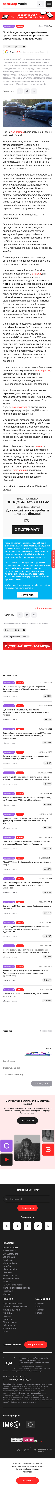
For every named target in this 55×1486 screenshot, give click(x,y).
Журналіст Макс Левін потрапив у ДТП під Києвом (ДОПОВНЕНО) (26, 995)
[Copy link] (34, 91)
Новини (20, 26)
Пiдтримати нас (35, 1344)
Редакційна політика (12, 1303)
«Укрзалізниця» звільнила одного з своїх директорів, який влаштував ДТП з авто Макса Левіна (27, 798)
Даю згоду (28, 1480)
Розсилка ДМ (9, 1328)
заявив (38, 446)
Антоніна (7, 1281)
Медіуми (7, 1294)
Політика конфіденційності (15, 1306)
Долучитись (27, 594)
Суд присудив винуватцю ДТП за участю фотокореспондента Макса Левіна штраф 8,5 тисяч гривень (26, 712)
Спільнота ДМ (27, 1120)
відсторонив (20, 470)
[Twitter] (27, 91)
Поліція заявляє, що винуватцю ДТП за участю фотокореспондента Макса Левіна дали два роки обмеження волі (25, 689)
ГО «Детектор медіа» (13, 1284)
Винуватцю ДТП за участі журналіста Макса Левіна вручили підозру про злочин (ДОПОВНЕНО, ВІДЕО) (26, 778)
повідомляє (17, 132)
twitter (38, 1306)
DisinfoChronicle (10, 1269)
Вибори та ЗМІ (10, 1275)
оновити (47, 1048)
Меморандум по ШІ (12, 1310)
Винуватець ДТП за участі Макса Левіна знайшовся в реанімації (27, 907)
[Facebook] (20, 91)
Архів (5, 1331)
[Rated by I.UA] (39, 1441)
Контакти (7, 1319)
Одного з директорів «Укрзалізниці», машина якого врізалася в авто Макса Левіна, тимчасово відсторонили (26, 929)
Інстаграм (40, 1313)
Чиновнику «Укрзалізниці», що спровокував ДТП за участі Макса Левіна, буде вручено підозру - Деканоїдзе (26, 885)
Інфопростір (9, 26)
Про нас (8, 1299)
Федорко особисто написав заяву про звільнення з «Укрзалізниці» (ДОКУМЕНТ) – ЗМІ (26, 757)
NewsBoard (8, 1266)
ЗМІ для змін (9, 1257)
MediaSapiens (9, 1250)
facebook (39, 1303)
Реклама (7, 1316)
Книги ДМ (7, 1313)
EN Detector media (11, 1278)
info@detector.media (15, 1376)
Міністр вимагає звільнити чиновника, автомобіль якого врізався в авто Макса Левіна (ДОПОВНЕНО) (26, 951)
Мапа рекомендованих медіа (16, 1288)
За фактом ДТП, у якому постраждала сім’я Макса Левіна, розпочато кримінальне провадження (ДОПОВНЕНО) (25, 973)
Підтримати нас (10, 1322)
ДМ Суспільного (10, 1254)
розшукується (19, 407)
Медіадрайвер (10, 1263)
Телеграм (39, 1310)
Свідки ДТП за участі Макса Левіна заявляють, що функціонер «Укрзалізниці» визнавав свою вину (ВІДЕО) (25, 820)
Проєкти (8, 1243)
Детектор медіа (10, 1247)
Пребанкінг (8, 1260)
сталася (36, 273)
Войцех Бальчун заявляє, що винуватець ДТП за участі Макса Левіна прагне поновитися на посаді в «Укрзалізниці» (27, 735)
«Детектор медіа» (43, 608)
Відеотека (7, 1272)
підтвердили (43, 370)
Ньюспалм (8, 1291)
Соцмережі (42, 1299)
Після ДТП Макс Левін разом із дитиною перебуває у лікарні (27, 863)
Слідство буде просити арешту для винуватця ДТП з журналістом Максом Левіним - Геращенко (26, 842)
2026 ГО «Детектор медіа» (18, 1379)
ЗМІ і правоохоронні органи (17, 637)
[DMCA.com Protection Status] (17, 1441)
